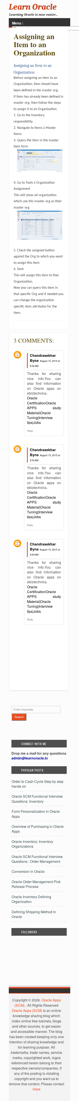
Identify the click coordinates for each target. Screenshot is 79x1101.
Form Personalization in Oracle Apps (36, 814)
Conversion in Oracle (28, 871)
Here (36, 1089)
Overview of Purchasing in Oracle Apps (38, 829)
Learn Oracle (33, 7)
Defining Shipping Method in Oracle (34, 914)
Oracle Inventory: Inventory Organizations (32, 844)
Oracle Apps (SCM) (27, 1010)
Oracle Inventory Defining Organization (31, 899)
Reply (30, 430)
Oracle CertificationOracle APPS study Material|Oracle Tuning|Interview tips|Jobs (44, 410)
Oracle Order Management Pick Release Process (36, 884)
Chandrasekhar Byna (43, 358)
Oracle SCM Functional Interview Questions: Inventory (37, 799)
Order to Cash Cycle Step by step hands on (37, 784)
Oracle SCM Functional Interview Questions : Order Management (37, 859)
